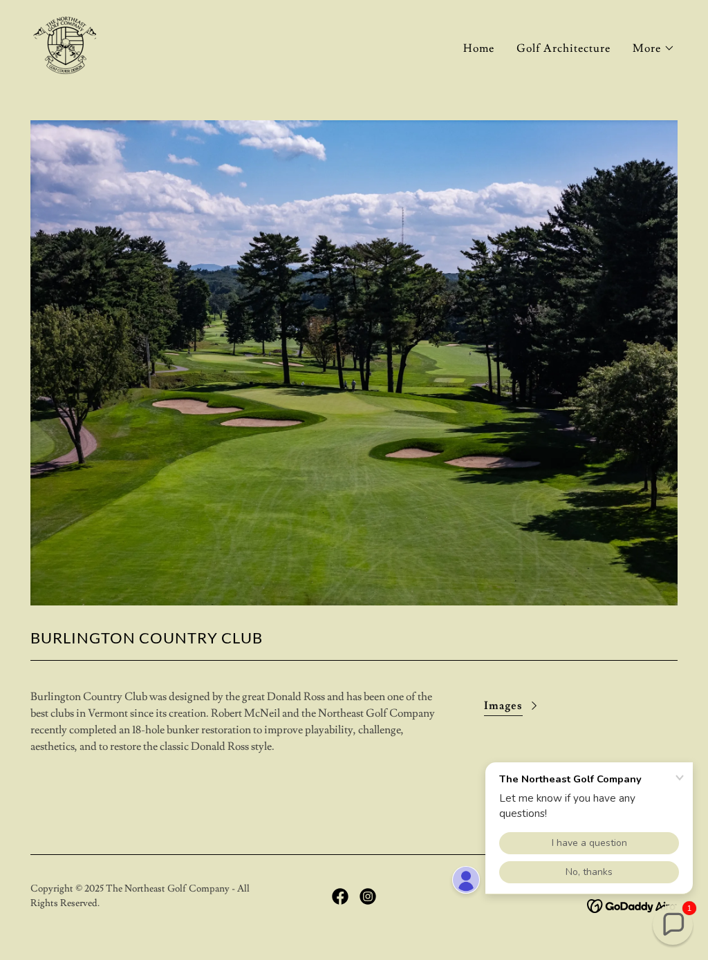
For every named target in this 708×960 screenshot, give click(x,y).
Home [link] (478, 48)
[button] (654, 48)
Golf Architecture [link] (563, 48)
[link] (64, 43)
